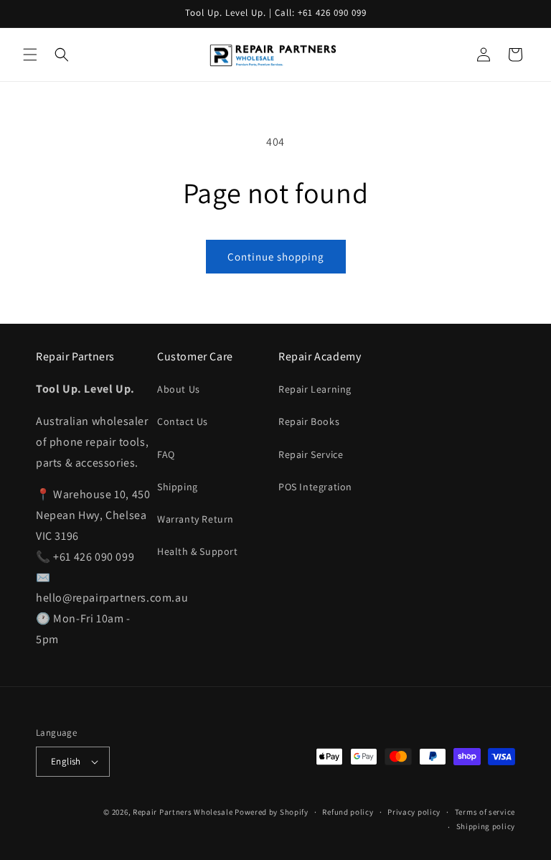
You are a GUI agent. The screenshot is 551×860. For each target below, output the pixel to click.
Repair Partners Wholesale (183, 812)
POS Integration (315, 486)
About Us (178, 389)
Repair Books (308, 421)
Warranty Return (195, 519)
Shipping (177, 486)
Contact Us (182, 421)
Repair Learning (315, 389)
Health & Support (197, 551)
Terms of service (485, 812)
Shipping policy (486, 826)
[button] (30, 54)
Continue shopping (275, 256)
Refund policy (347, 812)
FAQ (166, 454)
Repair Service (310, 454)
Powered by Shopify (272, 812)
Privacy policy (414, 812)
